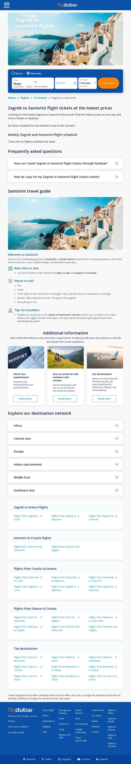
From (16, 80)
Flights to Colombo (112, 745)
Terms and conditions (18, 726)
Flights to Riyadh (112, 720)
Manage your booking (65, 711)
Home (12, 98)
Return (19, 73)
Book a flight (48, 710)
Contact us (64, 724)
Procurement (81, 724)
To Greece (40, 98)
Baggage (46, 726)
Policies (11, 721)
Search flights (108, 83)
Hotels (95, 721)
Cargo (61, 729)
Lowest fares (98, 710)
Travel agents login (81, 739)
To (35, 82)
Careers (95, 732)
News (61, 718)
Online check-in (79, 711)
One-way (35, 73)
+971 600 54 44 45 (16, 732)
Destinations (48, 721)
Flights (24, 98)
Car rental (96, 715)
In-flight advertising (80, 731)
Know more (25, 398)
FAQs (77, 718)
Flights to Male (112, 736)
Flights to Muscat (112, 728)
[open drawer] (7, 4)
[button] (65, 163)
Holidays (96, 726)
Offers (45, 715)
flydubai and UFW (64, 736)
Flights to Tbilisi (112, 711)
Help (44, 732)
